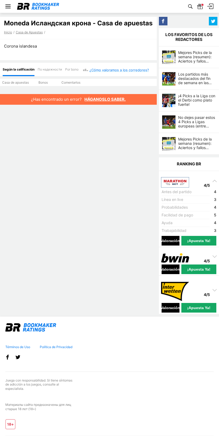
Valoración (170, 241)
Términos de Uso (17, 347)
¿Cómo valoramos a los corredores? (119, 70)
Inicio (8, 32)
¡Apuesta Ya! (198, 241)
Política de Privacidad (56, 347)
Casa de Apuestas (29, 32)
